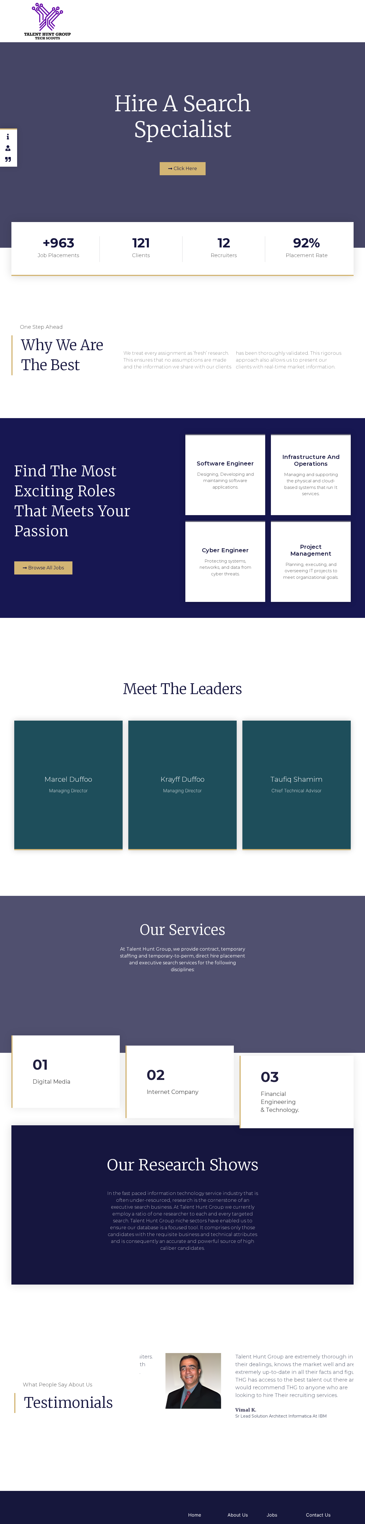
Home (194, 1515)
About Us (238, 1515)
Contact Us (318, 1515)
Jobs (272, 1515)
